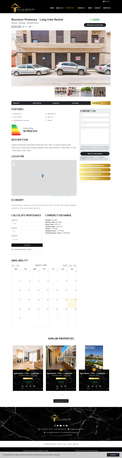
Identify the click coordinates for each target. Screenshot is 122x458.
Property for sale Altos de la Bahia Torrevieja (35, 450)
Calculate (27, 245)
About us (59, 8)
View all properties (61, 401)
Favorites (107, 8)
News (90, 8)
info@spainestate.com (77, 429)
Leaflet (50, 195)
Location (56, 103)
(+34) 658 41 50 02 (47, 429)
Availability (96, 103)
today (65, 265)
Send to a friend (95, 174)
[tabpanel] (28, 368)
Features (16, 103)
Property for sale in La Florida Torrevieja (86, 450)
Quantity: (14, 220)
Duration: (14, 236)
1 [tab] (59, 394)
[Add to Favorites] (28, 369)
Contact (97, 8)
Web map (75, 444)
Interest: (14, 228)
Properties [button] (69, 8)
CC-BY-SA (73, 195)
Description (37, 103)
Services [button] (81, 8)
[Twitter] (57, 426)
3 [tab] (62, 394)
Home (52, 8)
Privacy (64, 444)
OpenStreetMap (61, 195)
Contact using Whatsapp (95, 166)
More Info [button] (57, 455)
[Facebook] (54, 426)
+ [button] (13, 162)
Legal (59, 444)
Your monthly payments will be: (21, 249)
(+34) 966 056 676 (60, 429)
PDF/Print (95, 178)
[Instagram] (64, 426)
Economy (75, 103)
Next (108, 58)
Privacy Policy (96, 148)
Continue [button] (113, 455)
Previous (13, 58)
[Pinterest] (67, 426)
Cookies (69, 444)
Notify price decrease (95, 25)
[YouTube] (61, 426)
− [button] (13, 165)
